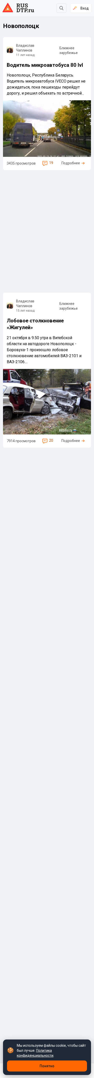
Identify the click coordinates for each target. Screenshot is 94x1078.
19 (51, 163)
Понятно (47, 1066)
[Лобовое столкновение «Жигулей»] (47, 370)
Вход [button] (84, 8)
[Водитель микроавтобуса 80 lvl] (47, 103)
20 (51, 440)
